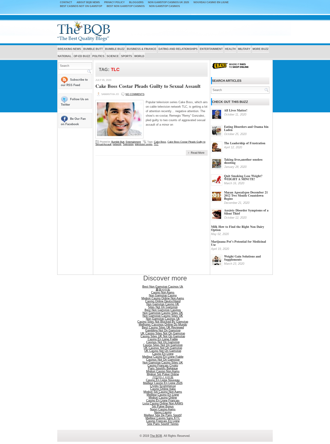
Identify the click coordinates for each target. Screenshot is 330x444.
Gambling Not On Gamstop (162, 330)
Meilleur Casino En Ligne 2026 (163, 383)
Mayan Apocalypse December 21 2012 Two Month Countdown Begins (246, 195)
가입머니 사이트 (163, 377)
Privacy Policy (114, 2)
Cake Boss (160, 141)
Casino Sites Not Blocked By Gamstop (162, 321)
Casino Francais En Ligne (163, 421)
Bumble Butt (93, 49)
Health (230, 49)
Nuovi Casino (163, 412)
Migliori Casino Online (163, 397)
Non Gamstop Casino (163, 295)
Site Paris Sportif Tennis (163, 424)
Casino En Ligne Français (163, 400)
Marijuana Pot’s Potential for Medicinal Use (238, 243)
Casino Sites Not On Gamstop (163, 345)
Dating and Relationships (178, 49)
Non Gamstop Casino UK (162, 304)
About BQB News (88, 2)
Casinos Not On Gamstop (163, 342)
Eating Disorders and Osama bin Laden (246, 128)
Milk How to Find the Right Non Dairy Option (237, 228)
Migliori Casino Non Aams (163, 371)
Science (113, 56)
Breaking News (69, 49)
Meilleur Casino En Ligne (163, 394)
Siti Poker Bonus (163, 406)
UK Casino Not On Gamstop (162, 351)
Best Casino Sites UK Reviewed (163, 327)
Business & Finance (141, 49)
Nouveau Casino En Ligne (211, 2)
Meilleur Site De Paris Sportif (163, 415)
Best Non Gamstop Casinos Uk (162, 286)
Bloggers (136, 2)
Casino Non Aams (162, 292)
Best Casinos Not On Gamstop (81, 6)
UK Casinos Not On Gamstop (163, 348)
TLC (156, 144)
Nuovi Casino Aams (163, 409)
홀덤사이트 (163, 289)
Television (128, 144)
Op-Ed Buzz (82, 56)
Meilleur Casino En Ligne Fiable (162, 356)
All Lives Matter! (235, 110)
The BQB (156, 435)
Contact (66, 2)
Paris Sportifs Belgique (163, 368)
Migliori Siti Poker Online (163, 374)
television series (143, 144)
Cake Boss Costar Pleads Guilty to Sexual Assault (147, 86)
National (64, 56)
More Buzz (260, 49)
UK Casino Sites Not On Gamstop (163, 333)
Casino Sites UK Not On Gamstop (163, 336)
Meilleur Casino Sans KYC (162, 418)
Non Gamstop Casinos (164, 6)
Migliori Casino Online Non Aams (162, 298)
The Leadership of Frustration (244, 143)
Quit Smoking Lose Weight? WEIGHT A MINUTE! (243, 177)
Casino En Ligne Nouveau (163, 380)
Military (244, 49)
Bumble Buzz (115, 49)
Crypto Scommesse (163, 386)
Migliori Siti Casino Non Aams (162, 391)
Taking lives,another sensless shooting (243, 161)
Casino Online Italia (163, 389)
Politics (98, 56)
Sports (126, 56)
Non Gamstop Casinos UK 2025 (168, 2)
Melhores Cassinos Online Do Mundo (163, 324)
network (117, 144)
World (139, 56)
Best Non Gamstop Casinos (126, 6)
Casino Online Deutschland (162, 301)
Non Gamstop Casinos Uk (163, 318)
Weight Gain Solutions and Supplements (242, 258)
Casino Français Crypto (162, 365)
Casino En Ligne (163, 353)
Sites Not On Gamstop (163, 307)
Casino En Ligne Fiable (163, 339)
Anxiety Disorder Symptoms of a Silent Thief (246, 212)
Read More (198, 152)
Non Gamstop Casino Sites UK (163, 313)
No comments (134, 94)
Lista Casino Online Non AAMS (163, 403)
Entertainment (211, 49)
